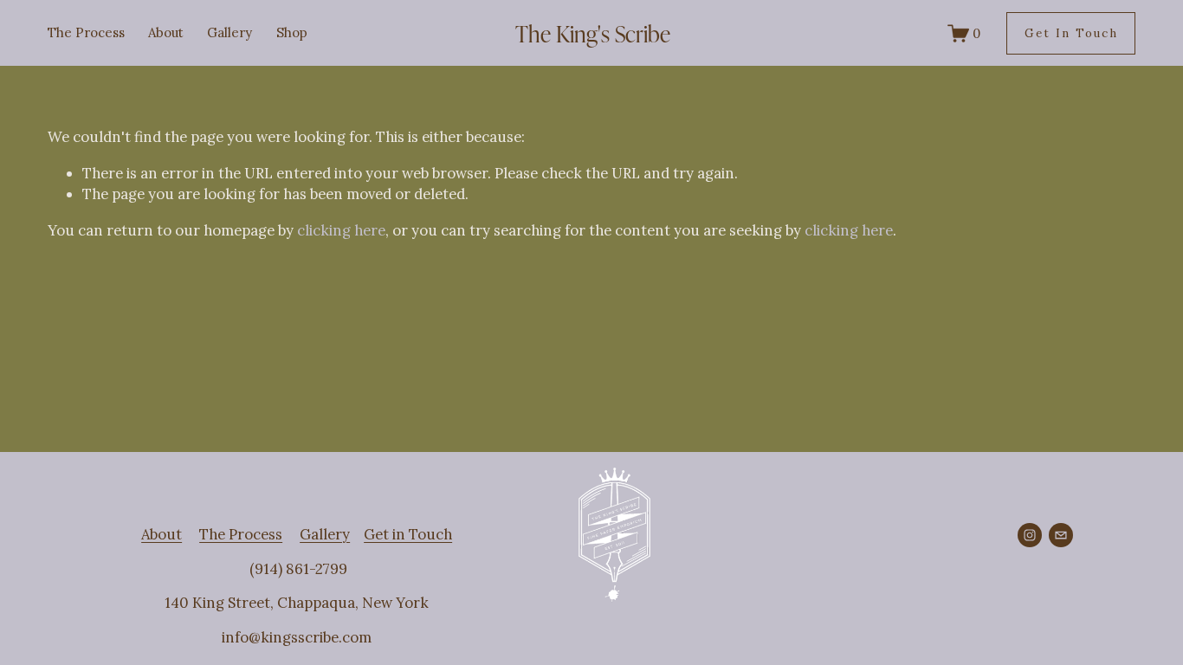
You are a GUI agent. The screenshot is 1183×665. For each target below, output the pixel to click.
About (166, 32)
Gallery (229, 32)
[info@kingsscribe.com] (1061, 535)
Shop (291, 32)
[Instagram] (1030, 535)
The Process (86, 32)
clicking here (341, 230)
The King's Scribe (592, 32)
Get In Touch (1071, 33)
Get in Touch (408, 534)
